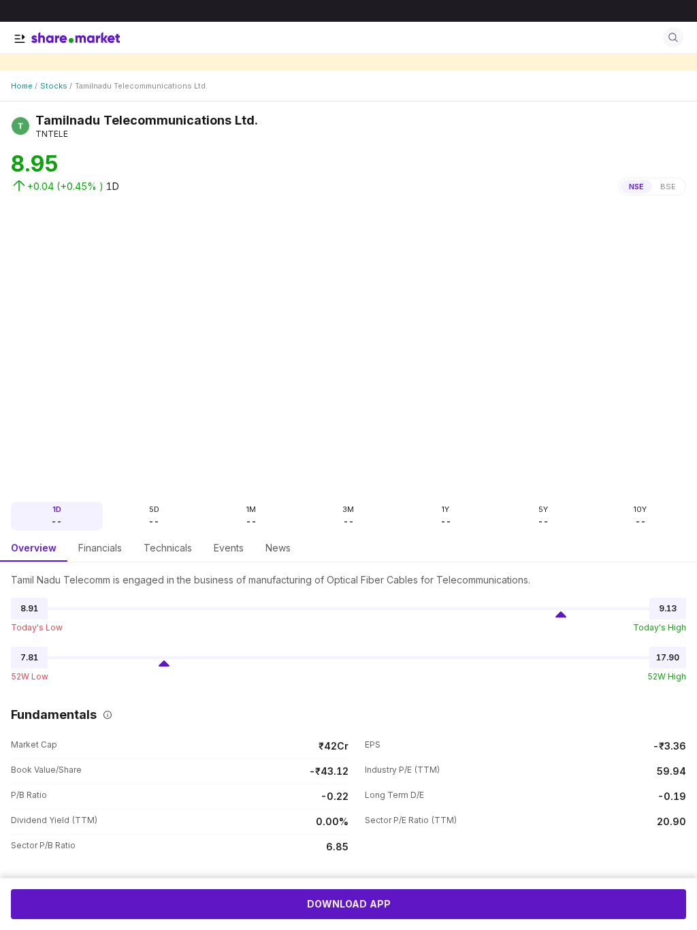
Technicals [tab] (168, 548)
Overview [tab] (33, 548)
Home (22, 86)
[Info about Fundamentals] (105, 714)
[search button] (673, 37)
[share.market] (75, 37)
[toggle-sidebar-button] (20, 39)
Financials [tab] (100, 548)
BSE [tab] (668, 186)
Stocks (53, 86)
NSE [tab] (636, 186)
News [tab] (278, 548)
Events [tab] (229, 548)
